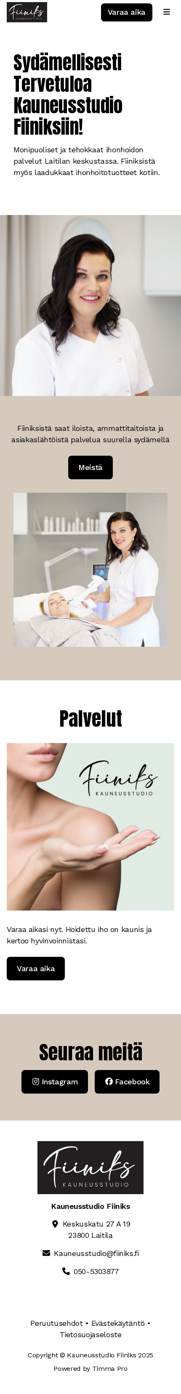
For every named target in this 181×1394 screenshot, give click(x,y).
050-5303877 (96, 1271)
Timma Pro (110, 1369)
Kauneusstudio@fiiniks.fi (96, 1253)
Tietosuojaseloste (91, 1334)
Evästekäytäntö (118, 1323)
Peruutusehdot (56, 1323)
